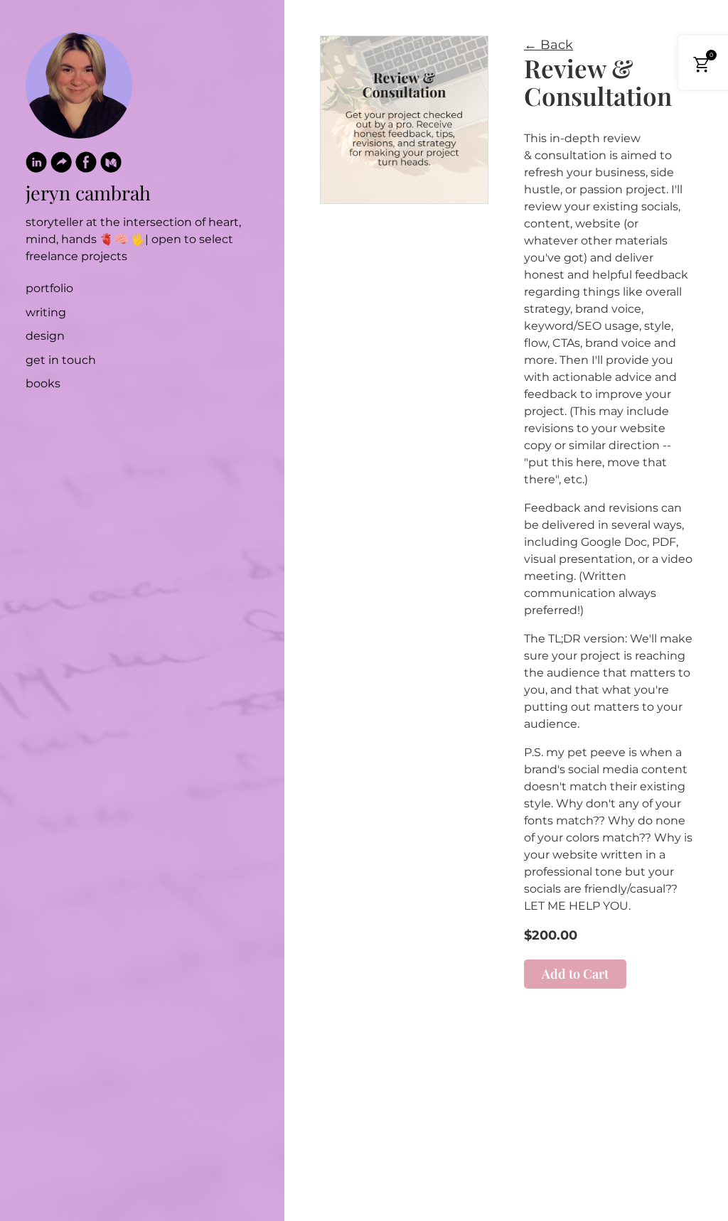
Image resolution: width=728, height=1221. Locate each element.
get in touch (61, 360)
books (43, 383)
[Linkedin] (36, 164)
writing (46, 312)
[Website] (61, 164)
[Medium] (111, 164)
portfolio (49, 288)
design (45, 336)
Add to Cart (575, 973)
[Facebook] (86, 164)
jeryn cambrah (88, 193)
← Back (548, 45)
